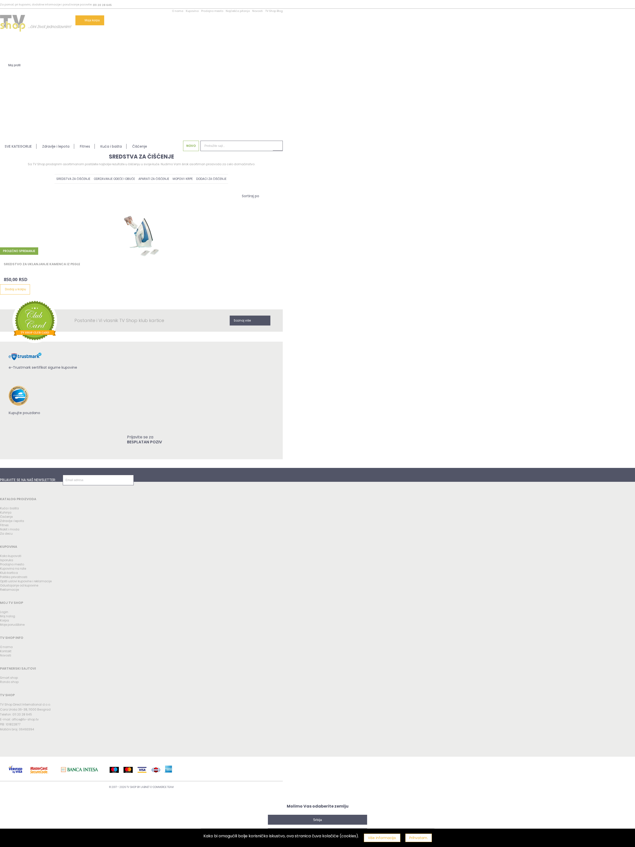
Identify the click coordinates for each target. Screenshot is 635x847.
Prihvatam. (418, 837)
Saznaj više (242, 320)
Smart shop (9, 678)
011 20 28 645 (102, 5)
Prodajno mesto (212, 11)
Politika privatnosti (13, 577)
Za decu (6, 533)
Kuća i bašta (111, 146)
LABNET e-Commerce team (157, 787)
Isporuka (6, 560)
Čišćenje (139, 146)
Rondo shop (9, 682)
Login (4, 612)
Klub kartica (9, 573)
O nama (177, 11)
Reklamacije (9, 589)
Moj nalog (7, 616)
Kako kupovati (10, 556)
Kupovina (192, 11)
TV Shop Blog (274, 11)
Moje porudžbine (12, 624)
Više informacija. (382, 837)
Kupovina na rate (13, 568)
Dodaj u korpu (15, 289)
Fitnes (85, 146)
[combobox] (250, 196)
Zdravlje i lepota (55, 146)
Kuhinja (5, 512)
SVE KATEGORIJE (18, 146)
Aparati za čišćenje (153, 179)
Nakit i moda (9, 529)
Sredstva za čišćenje (73, 179)
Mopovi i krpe (183, 179)
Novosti (257, 11)
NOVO (191, 146)
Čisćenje (6, 517)
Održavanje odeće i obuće (114, 179)
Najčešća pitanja (238, 11)
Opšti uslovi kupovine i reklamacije (26, 581)
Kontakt (5, 651)
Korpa (4, 620)
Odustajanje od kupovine (19, 585)
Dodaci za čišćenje (211, 179)
